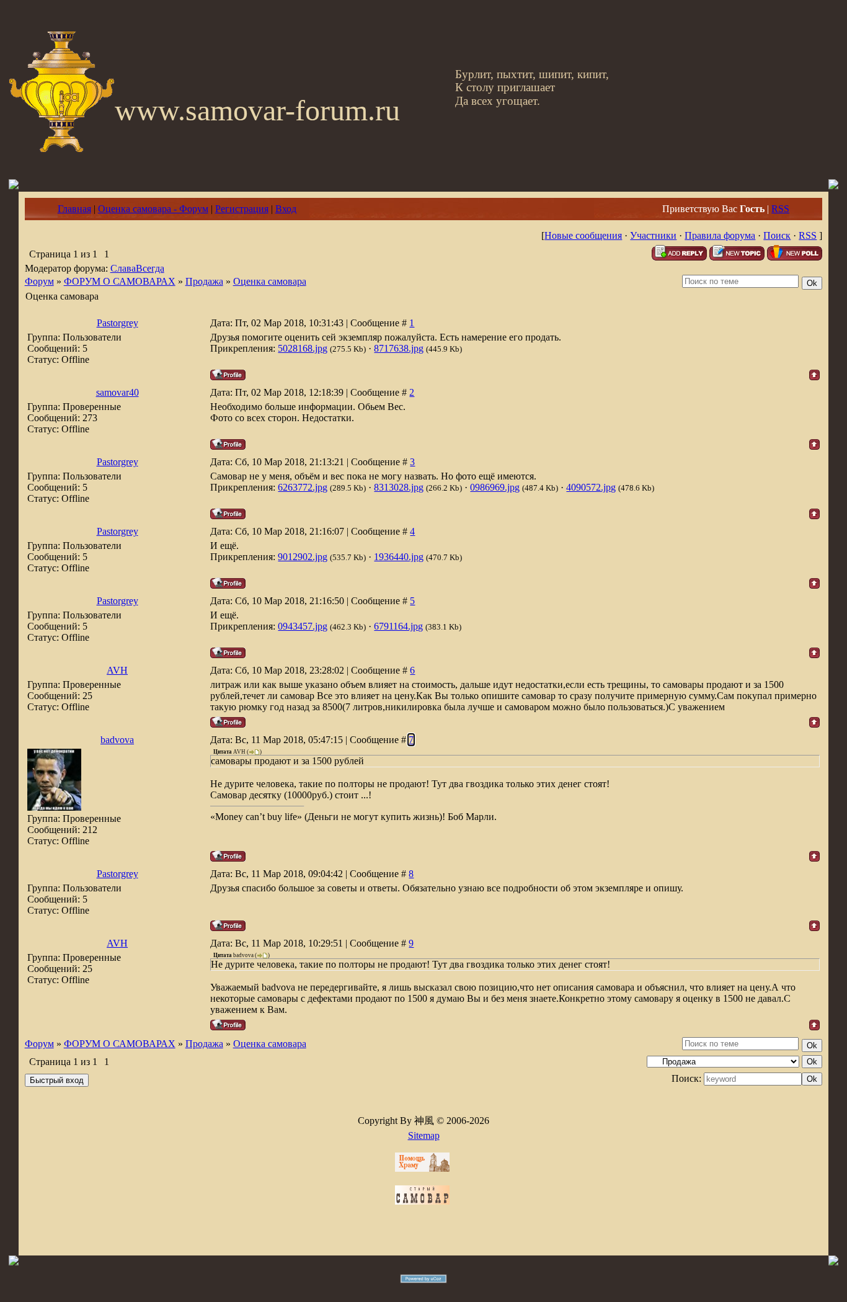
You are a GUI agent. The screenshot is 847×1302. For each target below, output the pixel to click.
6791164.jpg (398, 626)
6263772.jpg (302, 487)
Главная (74, 208)
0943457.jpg (302, 626)
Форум (39, 281)
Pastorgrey (117, 323)
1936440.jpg (398, 556)
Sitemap (424, 1135)
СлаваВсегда (137, 268)
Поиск (777, 235)
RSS (780, 208)
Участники (653, 235)
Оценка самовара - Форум (153, 208)
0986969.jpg (495, 487)
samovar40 (117, 392)
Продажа (204, 281)
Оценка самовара (269, 281)
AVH (117, 670)
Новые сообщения (583, 235)
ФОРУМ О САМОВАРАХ (119, 281)
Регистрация (241, 208)
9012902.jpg (302, 556)
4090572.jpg (591, 487)
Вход (285, 208)
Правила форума (720, 235)
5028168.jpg (302, 348)
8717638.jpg (398, 348)
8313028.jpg (398, 487)
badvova (117, 739)
